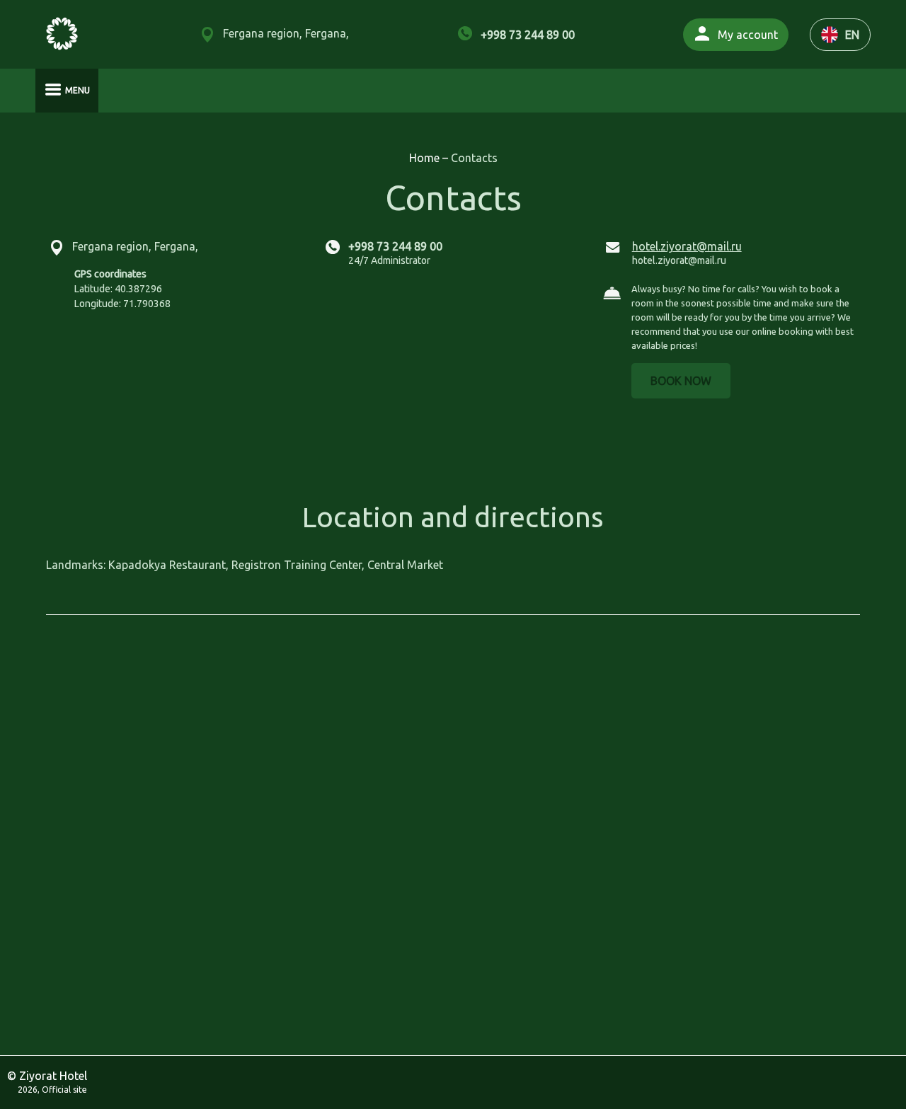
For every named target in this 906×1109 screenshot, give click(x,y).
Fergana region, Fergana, (286, 33)
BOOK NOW (680, 380)
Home (425, 157)
